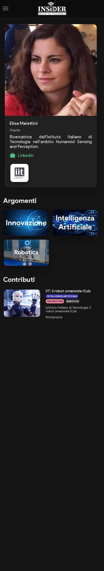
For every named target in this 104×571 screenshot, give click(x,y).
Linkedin (25, 155)
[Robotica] (26, 253)
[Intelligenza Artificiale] (75, 223)
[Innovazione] (26, 223)
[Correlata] (19, 173)
